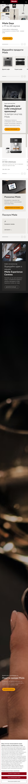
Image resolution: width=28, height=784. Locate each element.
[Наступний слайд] (25, 44)
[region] (14, 25)
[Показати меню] (3, 2)
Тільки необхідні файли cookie (14, 777)
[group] (14, 152)
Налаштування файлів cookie (14, 781)
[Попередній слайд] (22, 44)
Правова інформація (5, 770)
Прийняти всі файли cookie (14, 773)
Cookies (18, 770)
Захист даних (13, 770)
